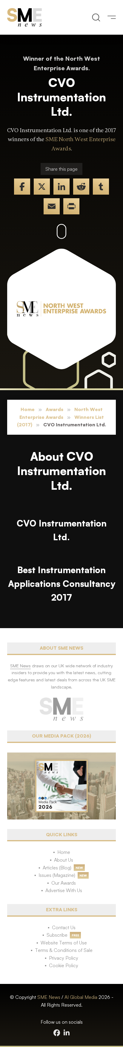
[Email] (52, 206)
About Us (63, 860)
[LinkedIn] (61, 186)
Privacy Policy (63, 958)
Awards (54, 409)
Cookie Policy (63, 965)
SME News (48, 997)
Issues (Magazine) (57, 875)
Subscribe (57, 935)
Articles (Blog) (57, 868)
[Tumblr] (101, 186)
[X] (42, 186)
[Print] (71, 206)
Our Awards (63, 883)
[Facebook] (22, 186)
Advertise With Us (63, 890)
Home (28, 409)
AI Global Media (80, 997)
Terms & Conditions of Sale (64, 950)
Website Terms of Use (64, 943)
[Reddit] (81, 186)
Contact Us (64, 927)
